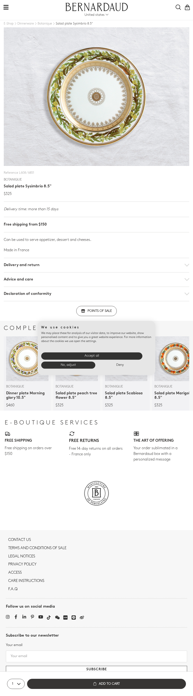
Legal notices (21, 556)
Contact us (19, 540)
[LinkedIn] (24, 617)
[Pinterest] (32, 617)
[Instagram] (8, 617)
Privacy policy (22, 564)
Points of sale (100, 311)
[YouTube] (40, 617)
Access (15, 573)
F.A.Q (12, 589)
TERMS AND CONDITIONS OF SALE (37, 548)
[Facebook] (16, 617)
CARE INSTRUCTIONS (26, 581)
